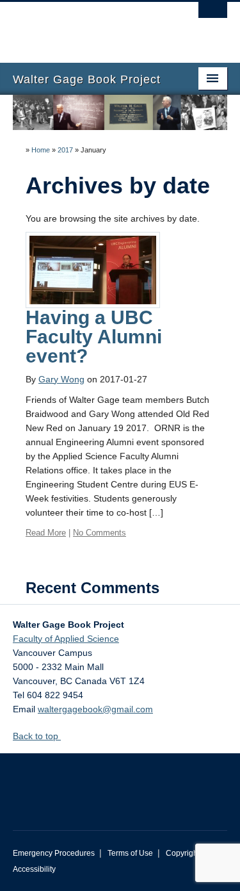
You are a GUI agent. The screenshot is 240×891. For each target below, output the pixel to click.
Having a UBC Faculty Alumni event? (94, 336)
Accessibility (34, 869)
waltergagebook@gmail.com (95, 709)
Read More (46, 532)
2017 (65, 150)
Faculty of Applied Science (66, 639)
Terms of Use (130, 853)
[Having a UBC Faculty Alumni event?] (93, 269)
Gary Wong (61, 379)
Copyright (183, 853)
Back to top (37, 736)
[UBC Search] (212, 16)
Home (40, 150)
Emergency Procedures (54, 853)
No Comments (99, 532)
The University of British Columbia (88, 26)
